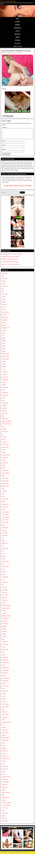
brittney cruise (5, 356)
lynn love (4, 603)
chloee (3, 397)
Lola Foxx (4, 597)
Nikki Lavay (5, 673)
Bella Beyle (5, 320)
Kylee (3, 558)
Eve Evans (4, 442)
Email (3, 145)
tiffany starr (5, 784)
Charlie (3, 382)
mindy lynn (4, 641)
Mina (3, 639)
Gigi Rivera (4, 457)
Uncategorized (5, 797)
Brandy (3, 348)
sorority (4, 745)
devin (3, 416)
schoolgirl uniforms (6, 722)
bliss (3, 335)
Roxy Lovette (5, 706)
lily (2, 584)
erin (3, 434)
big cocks (17, 43)
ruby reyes (4, 712)
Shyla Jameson (6, 737)
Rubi (3, 709)
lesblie (3, 574)
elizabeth (4, 429)
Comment (4, 127)
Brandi (3, 346)
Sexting (4, 727)
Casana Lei (4, 372)
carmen (4, 369)
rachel (3, 688)
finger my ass (5, 447)
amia (3, 291)
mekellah (4, 626)
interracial (4, 491)
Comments (19, 53)
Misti (3, 652)
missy (3, 647)
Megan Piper (5, 623)
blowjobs (17, 25)
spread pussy (5, 750)
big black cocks (6, 327)
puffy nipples (5, 680)
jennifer (4, 509)
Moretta (4, 654)
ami (3, 288)
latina (3, 569)
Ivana (3, 494)
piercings (4, 675)
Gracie (3, 468)
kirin (3, 551)
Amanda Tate (5, 286)
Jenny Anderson (6, 512)
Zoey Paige (5, 820)
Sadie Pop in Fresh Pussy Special (10, 256)
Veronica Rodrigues (6, 802)
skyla (3, 743)
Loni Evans (4, 600)
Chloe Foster (5, 392)
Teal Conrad (5, 779)
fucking (17, 37)
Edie (3, 426)
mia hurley (4, 631)
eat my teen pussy (6, 423)
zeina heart (4, 813)
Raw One (4, 53)
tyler (3, 795)
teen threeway (5, 782)
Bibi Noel (4, 325)
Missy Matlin (5, 649)
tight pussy (17, 34)
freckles (4, 449)
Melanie (4, 628)
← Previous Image (7, 116)
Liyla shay (4, 592)
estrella (4, 439)
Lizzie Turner (5, 595)
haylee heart (5, 483)
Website (4, 149)
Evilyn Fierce (5, 444)
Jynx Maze (4, 535)
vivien (3, 810)
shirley (3, 735)
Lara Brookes (5, 566)
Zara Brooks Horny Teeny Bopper (10, 261)
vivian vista (5, 807)
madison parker (6, 608)
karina (3, 540)
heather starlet (5, 486)
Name (3, 140)
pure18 (3, 683)
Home (17, 18)
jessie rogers (5, 527)
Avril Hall (4, 314)
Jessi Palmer (5, 519)
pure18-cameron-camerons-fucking (16, 51)
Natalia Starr (5, 660)
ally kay (4, 281)
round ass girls (5, 704)
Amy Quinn (4, 294)
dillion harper (5, 418)
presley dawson (6, 678)
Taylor (3, 774)
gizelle (3, 465)
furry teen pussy (6, 455)
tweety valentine (6, 792)
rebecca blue (5, 691)
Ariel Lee (4, 307)
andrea (3, 299)
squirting (4, 753)
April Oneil (4, 304)
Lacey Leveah (5, 561)
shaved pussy (17, 28)
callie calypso (5, 359)
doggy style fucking (7, 421)
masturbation (5, 618)
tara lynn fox (5, 769)
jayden (3, 501)
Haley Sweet (5, 478)
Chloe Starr (4, 395)
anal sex (4, 296)
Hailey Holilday (5, 473)
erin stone (4, 436)
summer (4, 761)
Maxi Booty (5, 621)
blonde (3, 338)
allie (3, 276)
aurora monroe (5, 312)
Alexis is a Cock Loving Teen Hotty (10, 264)
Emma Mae (5, 431)
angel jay (4, 301)
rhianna (4, 696)
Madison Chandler (6, 605)
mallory (4, 610)
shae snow (4, 730)
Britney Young (5, 353)
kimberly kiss (5, 548)
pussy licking (5, 686)
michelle (4, 634)
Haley (3, 475)
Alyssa (3, 283)
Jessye (4, 530)
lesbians (4, 571)
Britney (3, 351)
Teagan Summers (6, 776)
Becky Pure (5, 317)
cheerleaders (5, 387)
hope (3, 488)
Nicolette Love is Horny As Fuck (10, 259)
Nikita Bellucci (5, 670)
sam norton (4, 717)
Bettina (3, 322)
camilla (3, 361)
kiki (3, 545)
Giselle (3, 460)
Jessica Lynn (5, 522)
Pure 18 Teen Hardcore (8, 1)
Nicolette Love (5, 667)
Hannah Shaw (5, 480)
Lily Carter (4, 587)
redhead (4, 693)
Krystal (3, 556)
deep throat (4, 413)
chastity (4, 385)
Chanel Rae (5, 379)
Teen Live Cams (17, 46)
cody (3, 400)
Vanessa (4, 800)
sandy (3, 719)
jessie (3, 525)
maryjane (4, 613)
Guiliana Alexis (5, 470)
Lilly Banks (4, 582)
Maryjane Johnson (6, 615)
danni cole (4, 410)
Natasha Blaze (5, 662)
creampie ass (5, 403)
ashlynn (4, 309)
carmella (4, 366)
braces (3, 343)
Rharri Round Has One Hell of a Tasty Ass (12, 254)
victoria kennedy (6, 805)
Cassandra (4, 374)
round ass (4, 701)
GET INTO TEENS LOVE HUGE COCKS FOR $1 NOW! (18, 185)
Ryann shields (5, 714)
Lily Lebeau (5, 589)
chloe (3, 390)
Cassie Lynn (5, 377)
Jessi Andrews (5, 517)
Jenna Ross (5, 506)
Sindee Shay (5, 740)
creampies (17, 40)
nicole (3, 665)
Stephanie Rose (6, 758)
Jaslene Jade (5, 499)
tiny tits (17, 31)
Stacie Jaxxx (5, 756)
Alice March (5, 273)
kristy (3, 553)
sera (3, 724)
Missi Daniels (5, 644)
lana (3, 564)
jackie (3, 496)
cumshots (17, 21)
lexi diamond (5, 577)
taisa (3, 763)
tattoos (3, 771)
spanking (4, 748)
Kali (3, 538)
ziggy (3, 815)
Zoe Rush (4, 818)
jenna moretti (5, 504)
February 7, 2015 (11, 53)
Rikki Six (4, 698)
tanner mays (5, 766)
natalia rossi (5, 657)
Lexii (3, 579)
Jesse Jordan (5, 514)
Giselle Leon (5, 462)
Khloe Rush (5, 543)
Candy (3, 364)
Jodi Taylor (4, 532)
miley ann (4, 636)
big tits (3, 333)
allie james (4, 278)
